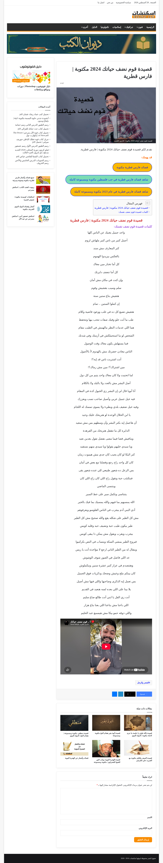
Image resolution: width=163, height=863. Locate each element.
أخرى (85, 27)
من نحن (110, 2)
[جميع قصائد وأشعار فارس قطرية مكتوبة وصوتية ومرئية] (43, 180)
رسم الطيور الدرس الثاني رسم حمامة (32, 125)
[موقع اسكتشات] (144, 14)
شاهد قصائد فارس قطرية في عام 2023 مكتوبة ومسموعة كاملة (111, 191)
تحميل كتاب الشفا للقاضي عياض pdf (32, 156)
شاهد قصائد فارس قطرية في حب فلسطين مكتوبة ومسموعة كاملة (108, 179)
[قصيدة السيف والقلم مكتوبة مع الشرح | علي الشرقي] (138, 748)
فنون (140, 27)
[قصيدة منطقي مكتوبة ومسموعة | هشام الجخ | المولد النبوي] (74, 723)
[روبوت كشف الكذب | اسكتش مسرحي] (43, 190)
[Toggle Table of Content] (146, 203)
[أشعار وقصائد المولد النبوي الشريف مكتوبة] (43, 209)
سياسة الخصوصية (123, 2)
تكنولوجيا (105, 27)
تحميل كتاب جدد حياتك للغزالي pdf (33, 129)
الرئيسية (150, 27)
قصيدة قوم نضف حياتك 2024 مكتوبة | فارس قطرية (121, 207)
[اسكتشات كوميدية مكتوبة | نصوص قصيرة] (43, 199)
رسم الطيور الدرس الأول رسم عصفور (32, 146)
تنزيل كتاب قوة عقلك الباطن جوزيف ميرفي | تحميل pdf (32, 140)
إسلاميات (116, 27)
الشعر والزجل (143, 683)
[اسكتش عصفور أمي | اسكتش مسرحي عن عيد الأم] (43, 219)
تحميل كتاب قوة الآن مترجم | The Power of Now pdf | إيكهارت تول (31, 134)
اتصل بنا (101, 2)
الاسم (149, 817)
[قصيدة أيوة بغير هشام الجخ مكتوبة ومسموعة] (106, 723)
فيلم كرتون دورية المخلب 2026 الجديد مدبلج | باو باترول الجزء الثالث (32, 151)
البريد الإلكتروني (145, 828)
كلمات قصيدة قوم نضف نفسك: (133, 212)
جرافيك (129, 27)
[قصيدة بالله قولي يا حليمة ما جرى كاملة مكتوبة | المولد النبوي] (138, 723)
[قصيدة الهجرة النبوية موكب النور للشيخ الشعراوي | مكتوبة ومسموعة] (106, 748)
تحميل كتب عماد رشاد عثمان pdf (34, 114)
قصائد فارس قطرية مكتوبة (132, 167)
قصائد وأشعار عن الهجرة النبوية (76, 758)
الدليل (94, 27)
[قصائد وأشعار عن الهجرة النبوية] (74, 748)
